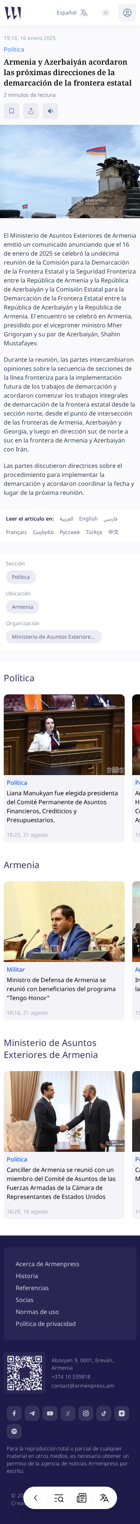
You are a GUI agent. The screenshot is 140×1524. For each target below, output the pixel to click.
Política (21, 576)
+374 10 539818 (71, 1376)
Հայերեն (43, 532)
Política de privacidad (46, 1324)
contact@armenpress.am (83, 1385)
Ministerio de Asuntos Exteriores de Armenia (57, 636)
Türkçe (94, 532)
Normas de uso (37, 1312)
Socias (25, 1300)
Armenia (22, 606)
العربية (66, 518)
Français (16, 532)
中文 (113, 532)
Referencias (32, 1288)
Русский (70, 532)
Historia (27, 1276)
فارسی (110, 518)
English (88, 518)
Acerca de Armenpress (48, 1264)
